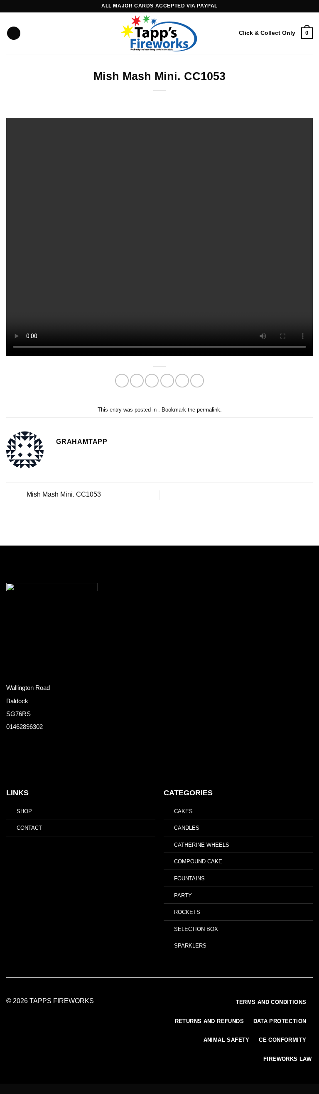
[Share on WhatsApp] (122, 380)
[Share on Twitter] (152, 380)
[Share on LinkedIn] (197, 380)
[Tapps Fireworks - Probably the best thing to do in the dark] (159, 33)
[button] (13, 33)
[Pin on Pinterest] (182, 380)
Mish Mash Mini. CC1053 (63, 494)
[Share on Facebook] (137, 380)
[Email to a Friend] (167, 380)
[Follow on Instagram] (17, 761)
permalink (208, 410)
